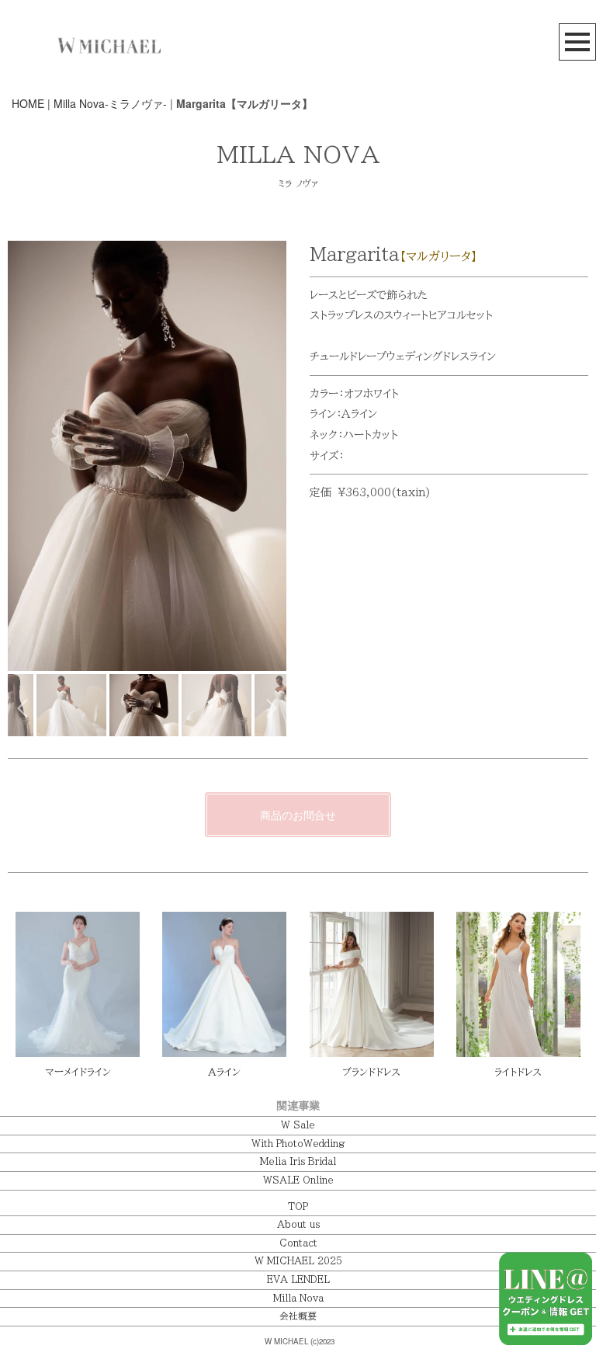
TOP (298, 1206)
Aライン (224, 1072)
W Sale (298, 1125)
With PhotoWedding (298, 1143)
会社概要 (298, 1316)
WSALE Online (298, 1180)
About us (298, 1224)
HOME (28, 103)
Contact (298, 1243)
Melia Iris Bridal (298, 1161)
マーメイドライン (78, 1072)
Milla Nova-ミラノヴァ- (110, 103)
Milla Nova (298, 1298)
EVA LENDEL (298, 1279)
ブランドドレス (371, 1072)
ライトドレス (518, 1072)
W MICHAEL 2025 (298, 1261)
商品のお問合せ (298, 814)
